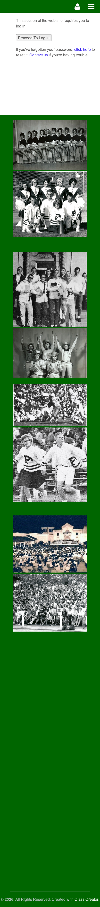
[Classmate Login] (77, 6)
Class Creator (86, 899)
